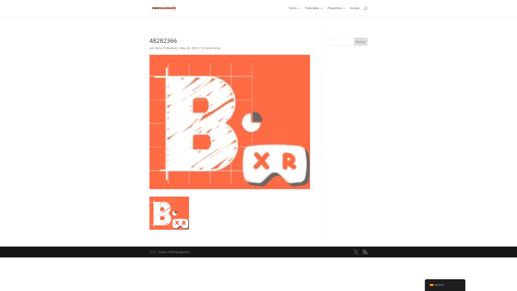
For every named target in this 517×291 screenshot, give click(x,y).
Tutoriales (312, 8)
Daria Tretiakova (166, 48)
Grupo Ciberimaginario (174, 252)
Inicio (293, 8)
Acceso (354, 8)
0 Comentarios (211, 48)
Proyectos (335, 8)
